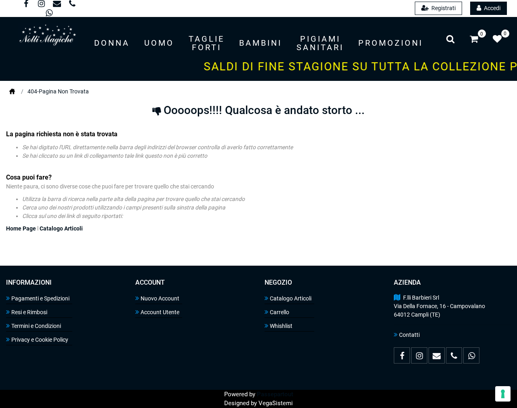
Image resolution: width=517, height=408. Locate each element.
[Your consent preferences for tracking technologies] (503, 394)
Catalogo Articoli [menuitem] (290, 298)
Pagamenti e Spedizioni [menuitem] (40, 298)
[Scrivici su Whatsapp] (48, 14)
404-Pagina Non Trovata (58, 91)
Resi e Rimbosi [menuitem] (29, 312)
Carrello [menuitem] (279, 312)
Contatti (409, 335)
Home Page (12, 91)
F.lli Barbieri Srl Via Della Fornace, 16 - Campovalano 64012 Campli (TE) (439, 306)
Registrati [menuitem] (443, 8)
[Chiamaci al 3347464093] (71, 4)
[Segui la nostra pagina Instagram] (41, 4)
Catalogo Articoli (61, 228)
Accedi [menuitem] (491, 8)
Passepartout (275, 394)
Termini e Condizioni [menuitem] (36, 326)
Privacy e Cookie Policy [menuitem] (39, 339)
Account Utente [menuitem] (160, 312)
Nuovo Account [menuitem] (160, 298)
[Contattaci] (56, 4)
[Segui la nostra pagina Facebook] (26, 4)
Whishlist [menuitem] (281, 326)
